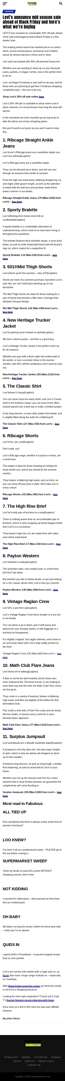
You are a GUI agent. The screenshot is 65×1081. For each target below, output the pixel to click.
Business (56, 1057)
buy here (17, 201)
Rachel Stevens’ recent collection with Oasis (30, 1000)
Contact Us (34, 1065)
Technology (11, 1057)
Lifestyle (29, 1061)
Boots (6, 975)
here (41, 96)
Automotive (40, 1057)
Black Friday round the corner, (24, 986)
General (26, 1057)
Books (17, 1061)
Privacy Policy (46, 1061)
